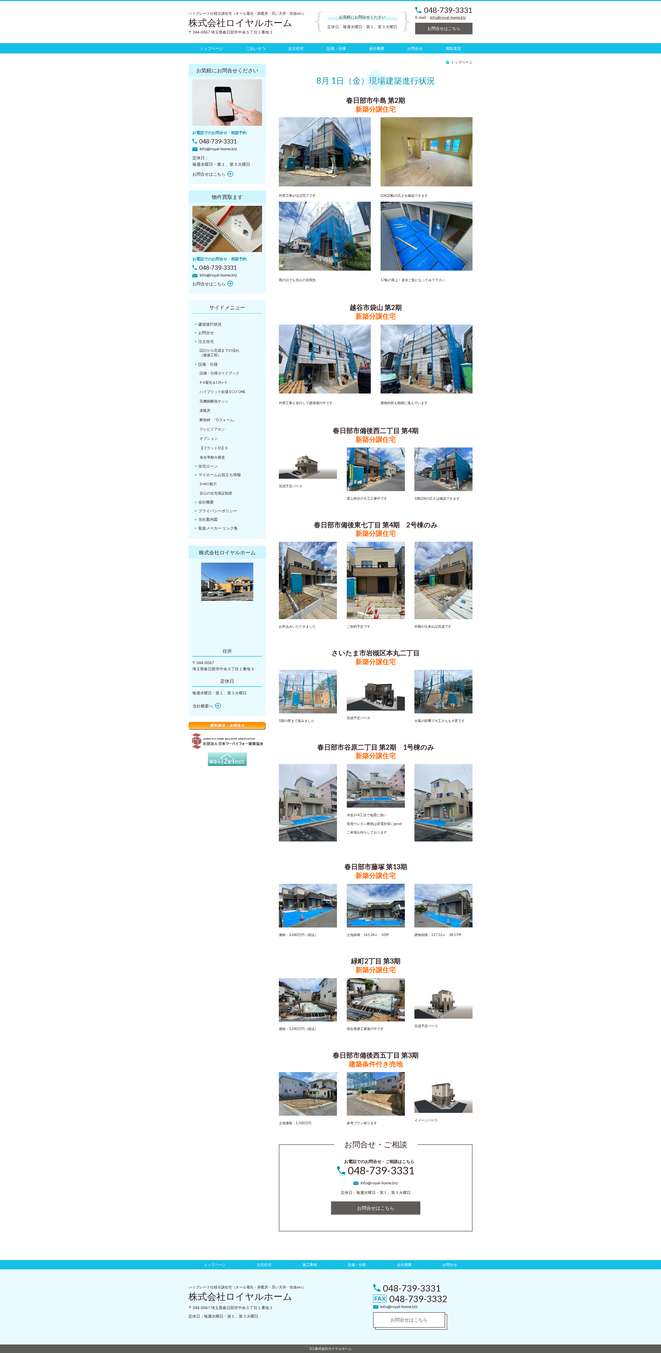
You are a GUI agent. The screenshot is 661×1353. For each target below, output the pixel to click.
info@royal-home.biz (448, 17)
